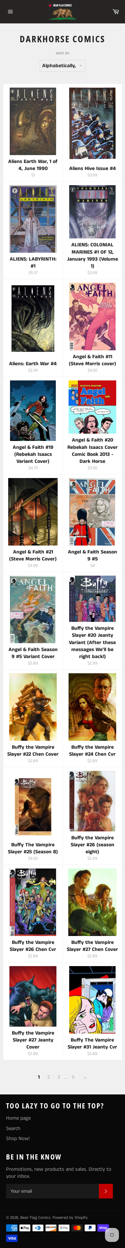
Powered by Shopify (70, 1218)
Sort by (62, 53)
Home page (18, 1118)
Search (13, 1128)
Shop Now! (18, 1138)
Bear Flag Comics (35, 1218)
